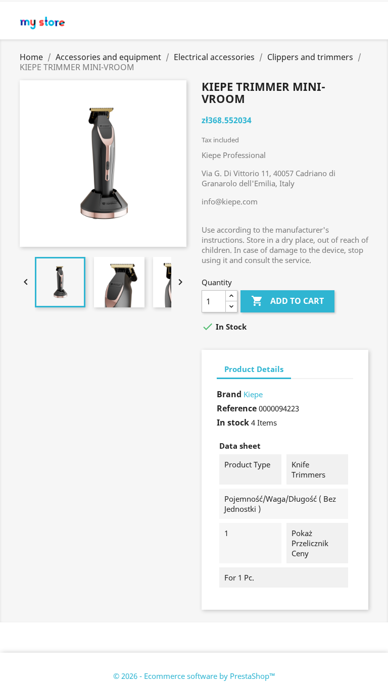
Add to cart (287, 301)
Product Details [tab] (253, 369)
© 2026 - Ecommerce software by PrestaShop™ (194, 676)
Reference (237, 408)
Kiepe (253, 394)
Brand (229, 394)
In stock (233, 422)
